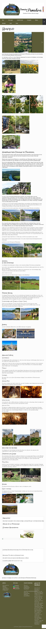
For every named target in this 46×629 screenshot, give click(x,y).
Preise (17, 23)
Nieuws (36, 20)
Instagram (17, 589)
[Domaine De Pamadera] (23, 9)
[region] (23, 42)
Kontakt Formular (20, 20)
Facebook (16, 586)
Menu (3, 20)
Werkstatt (3, 23)
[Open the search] (44, 22)
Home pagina (10, 20)
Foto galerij (29, 20)
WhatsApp (16, 587)
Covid (11, 23)
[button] (4, 42)
